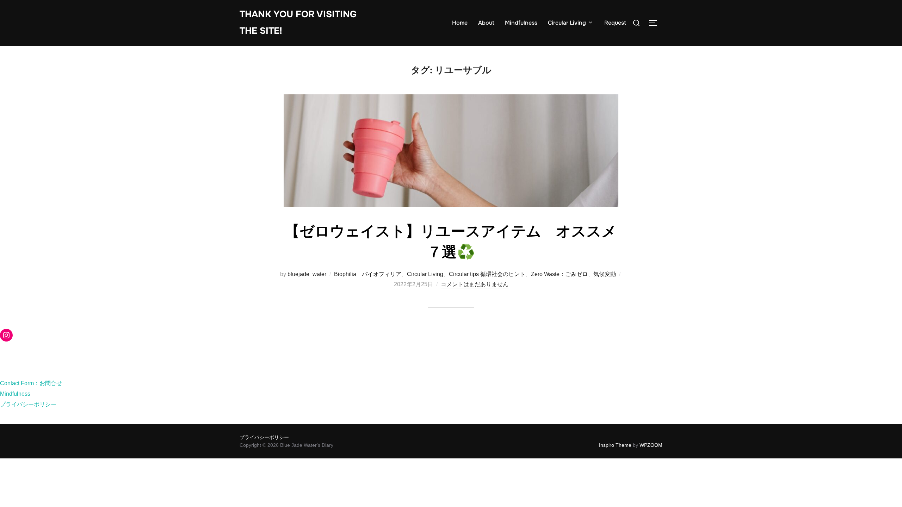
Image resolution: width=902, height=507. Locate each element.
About (486, 22)
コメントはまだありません (474, 284)
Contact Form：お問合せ (31, 383)
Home (460, 22)
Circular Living (567, 22)
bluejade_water (307, 274)
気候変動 (604, 274)
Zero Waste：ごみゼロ (559, 274)
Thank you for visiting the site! (298, 22)
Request (615, 22)
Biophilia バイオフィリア (367, 274)
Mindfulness (521, 22)
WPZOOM (651, 445)
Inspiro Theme (615, 445)
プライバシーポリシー (28, 404)
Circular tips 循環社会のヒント (487, 274)
